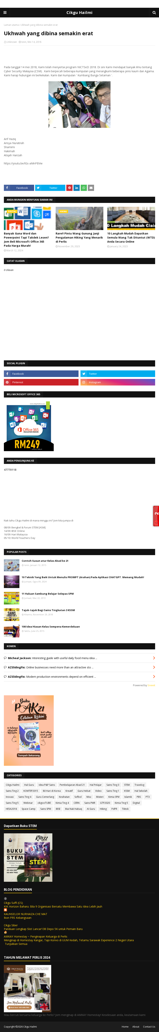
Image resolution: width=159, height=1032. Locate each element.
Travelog (139, 784)
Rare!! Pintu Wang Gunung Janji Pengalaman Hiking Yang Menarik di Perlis (79, 237)
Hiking (103, 808)
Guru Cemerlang (45, 796)
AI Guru (91, 808)
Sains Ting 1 (112, 790)
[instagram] (117, 382)
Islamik (128, 796)
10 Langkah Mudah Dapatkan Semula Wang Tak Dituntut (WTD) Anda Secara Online (131, 237)
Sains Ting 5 (12, 802)
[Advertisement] (79, 74)
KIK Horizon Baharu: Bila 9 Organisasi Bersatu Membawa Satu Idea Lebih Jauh (53, 906)
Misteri (100, 796)
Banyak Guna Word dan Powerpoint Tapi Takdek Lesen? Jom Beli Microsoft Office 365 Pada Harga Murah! (26, 239)
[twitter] (117, 373)
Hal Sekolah (141, 790)
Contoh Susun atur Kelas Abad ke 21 (45, 560)
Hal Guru (29, 784)
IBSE (58, 808)
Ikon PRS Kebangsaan (17, 918)
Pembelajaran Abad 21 (72, 784)
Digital (136, 802)
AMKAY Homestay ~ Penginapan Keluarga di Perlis (35, 936)
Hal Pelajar (96, 784)
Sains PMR (89, 802)
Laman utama (11, 25)
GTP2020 (105, 802)
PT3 (148, 796)
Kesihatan (64, 796)
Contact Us (149, 1026)
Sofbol (78, 796)
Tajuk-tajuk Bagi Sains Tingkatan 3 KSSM (48, 610)
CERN (77, 802)
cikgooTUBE (44, 802)
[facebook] (41, 373)
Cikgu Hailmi (79, 12)
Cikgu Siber (11, 925)
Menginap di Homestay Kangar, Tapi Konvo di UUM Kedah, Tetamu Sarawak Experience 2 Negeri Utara (69, 940)
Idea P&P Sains (47, 784)
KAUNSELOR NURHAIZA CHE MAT (25, 914)
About (135, 1026)
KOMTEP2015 (30, 790)
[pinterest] (41, 382)
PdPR (114, 808)
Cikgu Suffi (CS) (13, 903)
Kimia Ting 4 (62, 802)
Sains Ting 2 (12, 790)
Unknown (12, 42)
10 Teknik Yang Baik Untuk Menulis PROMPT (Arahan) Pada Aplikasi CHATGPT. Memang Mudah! (83, 577)
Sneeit (151, 685)
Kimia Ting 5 (121, 802)
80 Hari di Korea (52, 790)
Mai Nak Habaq (73, 808)
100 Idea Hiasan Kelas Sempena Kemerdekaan (51, 626)
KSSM (127, 790)
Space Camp (28, 808)
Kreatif (69, 790)
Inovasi (10, 796)
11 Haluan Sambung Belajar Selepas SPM (48, 593)
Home (125, 1026)
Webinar (28, 802)
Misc (88, 796)
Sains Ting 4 (24, 796)
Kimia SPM (113, 796)
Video (98, 790)
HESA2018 (11, 808)
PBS (139, 796)
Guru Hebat (84, 790)
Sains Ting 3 (112, 784)
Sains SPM (45, 808)
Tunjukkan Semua (16, 944)
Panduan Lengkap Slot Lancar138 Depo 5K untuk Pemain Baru (43, 929)
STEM (127, 784)
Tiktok (125, 808)
